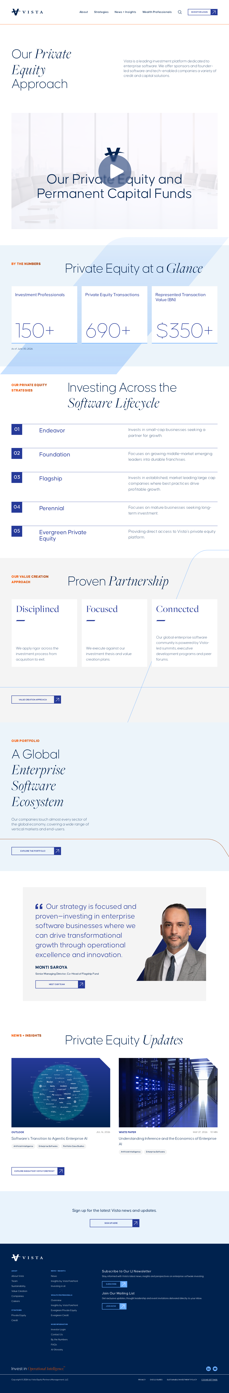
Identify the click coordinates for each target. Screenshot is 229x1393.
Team (14, 1281)
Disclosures (156, 1380)
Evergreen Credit (60, 1315)
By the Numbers (59, 1339)
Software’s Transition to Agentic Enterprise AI (49, 1139)
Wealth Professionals (157, 12)
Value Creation (19, 1291)
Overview (56, 1300)
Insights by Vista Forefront (64, 1281)
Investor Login (58, 1329)
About (83, 12)
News (54, 1276)
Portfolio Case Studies (73, 1146)
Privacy (142, 1380)
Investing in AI (58, 1286)
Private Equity (18, 1315)
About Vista (17, 1276)
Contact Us (57, 1334)
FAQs (54, 1344)
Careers (15, 1301)
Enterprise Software (48, 1146)
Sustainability (18, 1286)
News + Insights (125, 12)
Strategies (101, 12)
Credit (14, 1320)
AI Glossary (57, 1349)
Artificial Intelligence (23, 1146)
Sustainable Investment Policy (182, 1380)
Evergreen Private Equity (64, 1310)
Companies (17, 1296)
